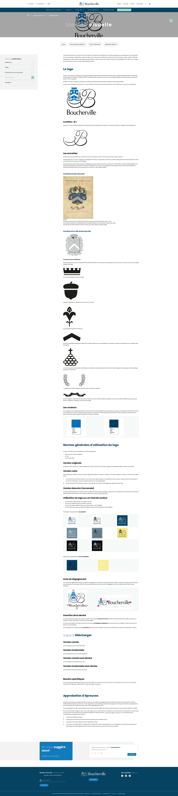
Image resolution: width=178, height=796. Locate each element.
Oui (95, 753)
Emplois (119, 4)
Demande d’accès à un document (14, 72)
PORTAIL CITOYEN (125, 10)
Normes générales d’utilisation (77, 44)
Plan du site (113, 793)
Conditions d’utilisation (96, 793)
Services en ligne (108, 10)
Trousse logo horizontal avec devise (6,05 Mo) (75, 653)
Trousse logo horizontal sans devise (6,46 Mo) (75, 669)
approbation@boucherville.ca (93, 684)
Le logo (63, 44)
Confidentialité (87, 793)
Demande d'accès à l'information (50, 756)
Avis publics (8, 82)
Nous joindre (140, 4)
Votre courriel (46, 780)
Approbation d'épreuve (110, 44)
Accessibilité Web (106, 793)
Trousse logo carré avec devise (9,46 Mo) (74, 645)
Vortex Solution (81, 793)
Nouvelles (125, 4)
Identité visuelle (9, 77)
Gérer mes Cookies (121, 793)
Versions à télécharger (94, 44)
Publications (8, 62)
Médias (132, 4)
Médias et (13, 59)
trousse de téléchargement (100, 493)
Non (102, 753)
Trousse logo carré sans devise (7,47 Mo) (74, 661)
